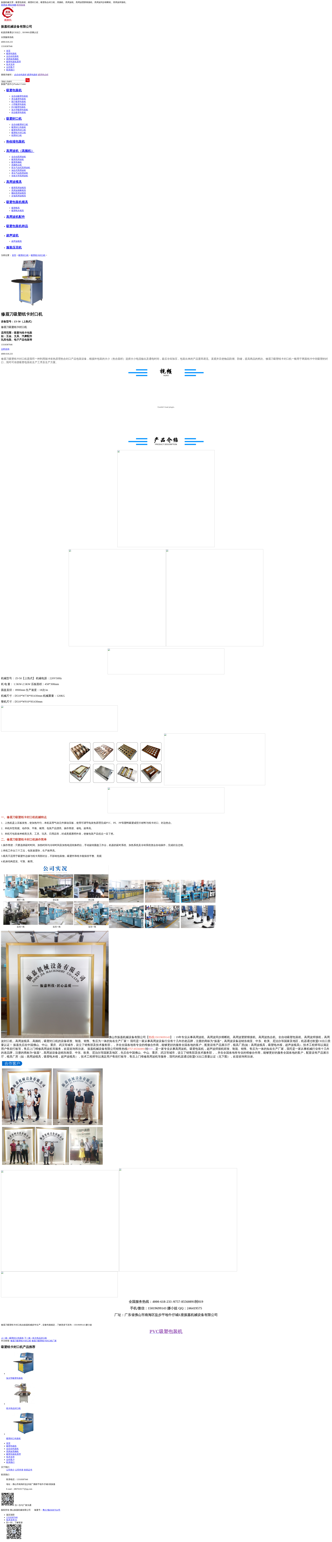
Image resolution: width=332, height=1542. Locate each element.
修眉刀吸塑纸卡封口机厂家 (44, 1341)
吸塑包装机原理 (13, 62)
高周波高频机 (12, 59)
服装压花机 (14, 247)
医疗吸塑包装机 (18, 101)
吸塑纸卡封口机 (18, 133)
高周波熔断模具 (18, 190)
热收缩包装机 (15, 141)
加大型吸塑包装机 (19, 110)
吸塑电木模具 (17, 210)
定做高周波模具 (18, 196)
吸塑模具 (15, 208)
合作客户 (10, 67)
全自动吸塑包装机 (19, 96)
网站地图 (12, 5)
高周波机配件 (15, 216)
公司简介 (10, 1470)
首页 (8, 51)
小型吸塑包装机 (18, 104)
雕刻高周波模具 (18, 193)
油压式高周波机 (18, 170)
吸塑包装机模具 (17, 202)
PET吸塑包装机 (18, 107)
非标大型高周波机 (19, 176)
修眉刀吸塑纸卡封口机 (20, 1341)
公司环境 (19, 1470)
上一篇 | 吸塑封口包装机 (12, 1338)
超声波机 (12, 235)
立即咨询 (5, 349)
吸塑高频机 (16, 162)
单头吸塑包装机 (18, 99)
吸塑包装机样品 (17, 226)
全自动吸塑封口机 (19, 124)
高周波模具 (14, 181)
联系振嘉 (21, 5)
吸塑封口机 (14, 118)
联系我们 (10, 70)
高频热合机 (16, 165)
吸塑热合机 (43, 75)
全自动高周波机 (18, 157)
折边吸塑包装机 (18, 112)
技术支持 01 (11, 1520)
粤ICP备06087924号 (51, 1510)
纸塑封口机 (16, 135)
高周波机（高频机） (20, 151)
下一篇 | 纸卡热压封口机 (35, 1338)
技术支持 (10, 64)
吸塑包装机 (11, 53)
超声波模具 (16, 241)
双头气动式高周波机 (20, 167)
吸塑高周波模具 (18, 188)
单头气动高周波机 (19, 173)
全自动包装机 (12, 56)
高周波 (4, 5)
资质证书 (28, 1470)
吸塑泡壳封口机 (18, 130)
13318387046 (12, 1517)
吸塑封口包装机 (18, 127)
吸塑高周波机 (17, 159)
